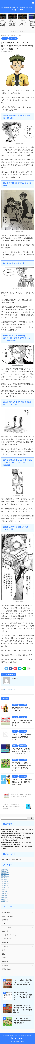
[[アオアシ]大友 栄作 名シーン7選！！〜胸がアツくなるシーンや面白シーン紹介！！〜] (20, 668)
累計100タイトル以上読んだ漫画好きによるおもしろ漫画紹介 (17, 1035)
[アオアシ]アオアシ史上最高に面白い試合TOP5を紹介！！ (21, 737)
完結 (3, 954)
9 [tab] (24, 31)
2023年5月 (5, 897)
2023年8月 (5, 891)
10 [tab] (26, 31)
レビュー (5, 942)
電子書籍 (5, 965)
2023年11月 (5, 885)
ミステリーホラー (8, 939)
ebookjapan (6, 912)
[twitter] (6, 668)
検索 (30, 818)
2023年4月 (5, 899)
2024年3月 (5, 878)
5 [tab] (17, 31)
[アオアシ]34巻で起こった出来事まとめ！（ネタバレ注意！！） (22, 722)
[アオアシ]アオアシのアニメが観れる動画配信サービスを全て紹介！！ (22, 1021)
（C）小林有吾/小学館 (17, 143)
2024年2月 (5, 880)
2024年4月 (5, 876)
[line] (24, 668)
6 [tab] (19, 31)
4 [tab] (15, 31)
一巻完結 (5, 946)
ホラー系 (5, 931)
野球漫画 (5, 961)
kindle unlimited (7, 916)
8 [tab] (22, 31)
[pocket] (15, 668)
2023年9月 (5, 889)
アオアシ (5, 689)
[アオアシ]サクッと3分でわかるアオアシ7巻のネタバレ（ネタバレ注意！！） (21, 751)
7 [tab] (21, 31)
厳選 (3, 950)
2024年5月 (5, 874)
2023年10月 (5, 887)
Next (33, 20)
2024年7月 (5, 870)
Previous (1, 20)
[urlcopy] (29, 668)
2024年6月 (5, 872)
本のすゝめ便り (17, 9)
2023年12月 (5, 883)
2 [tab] (12, 31)
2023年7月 (5, 893)
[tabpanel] (22, 21)
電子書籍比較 (6, 969)
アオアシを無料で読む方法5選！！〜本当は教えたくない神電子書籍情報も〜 (22, 982)
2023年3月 (5, 901)
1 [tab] (10, 31)
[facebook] (11, 668)
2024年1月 (4, 881)
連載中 (4, 958)
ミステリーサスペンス (9, 935)
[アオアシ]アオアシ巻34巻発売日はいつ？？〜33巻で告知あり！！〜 (22, 782)
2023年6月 (5, 895)
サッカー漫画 (11, 689)
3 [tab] (13, 31)
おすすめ (5, 920)
